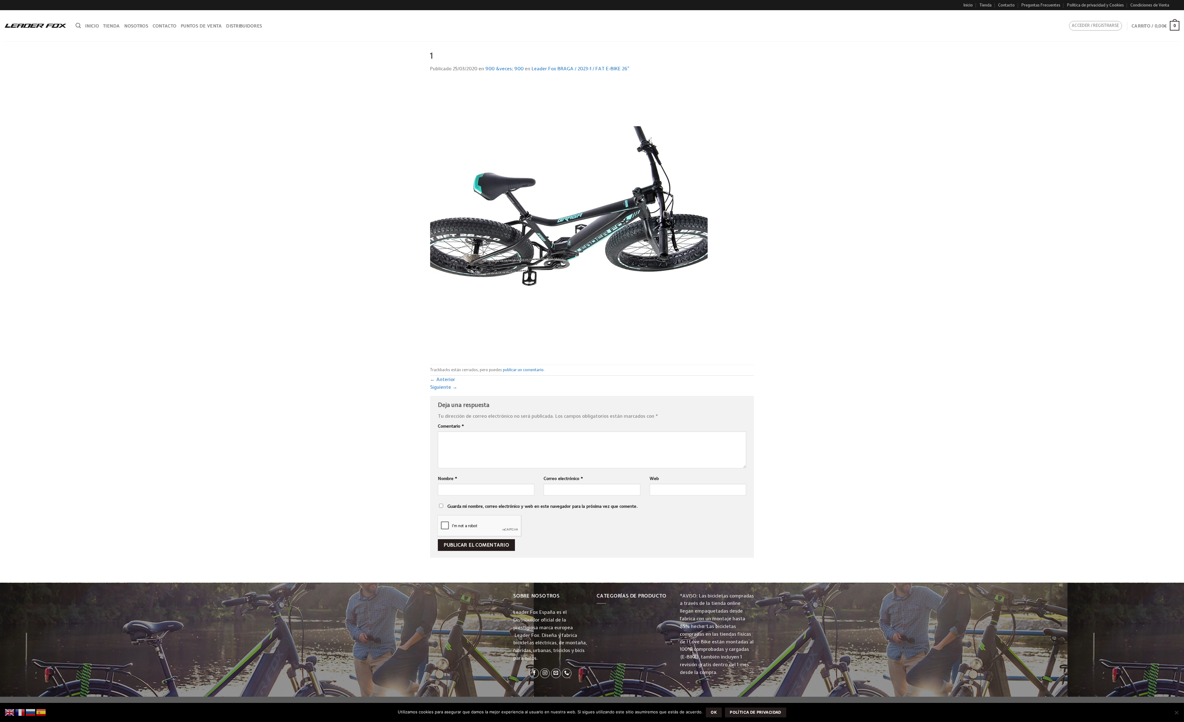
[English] (10, 712)
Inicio (968, 5)
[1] (569, 218)
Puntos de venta (201, 26)
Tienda (986, 5)
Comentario (451, 426)
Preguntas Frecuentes (1041, 5)
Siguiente (443, 387)
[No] (1176, 714)
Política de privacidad (755, 712)
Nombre (447, 478)
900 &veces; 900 (504, 68)
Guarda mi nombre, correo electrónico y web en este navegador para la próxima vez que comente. (542, 506)
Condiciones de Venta (1149, 5)
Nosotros (136, 26)
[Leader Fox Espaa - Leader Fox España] (35, 25)
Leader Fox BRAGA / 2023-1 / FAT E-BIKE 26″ (580, 68)
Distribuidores (244, 26)
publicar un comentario (523, 369)
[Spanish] (41, 712)
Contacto (1006, 5)
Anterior (442, 379)
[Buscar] (78, 25)
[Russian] (31, 712)
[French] (20, 712)
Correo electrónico (563, 478)
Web (654, 478)
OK (714, 712)
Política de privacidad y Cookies (1095, 5)
